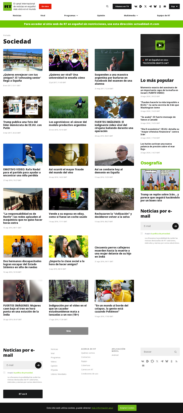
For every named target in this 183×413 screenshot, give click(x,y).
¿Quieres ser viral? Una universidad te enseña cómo (67, 76)
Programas (69, 15)
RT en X (23, 394)
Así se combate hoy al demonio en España (109, 171)
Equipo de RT (163, 15)
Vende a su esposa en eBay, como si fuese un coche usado (68, 215)
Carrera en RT (87, 369)
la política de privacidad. (160, 233)
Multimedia (129, 15)
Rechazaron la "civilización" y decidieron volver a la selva (113, 215)
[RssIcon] (176, 361)
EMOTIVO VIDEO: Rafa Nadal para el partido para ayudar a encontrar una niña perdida (22, 172)
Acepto (157, 233)
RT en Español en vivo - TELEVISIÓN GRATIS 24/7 (156, 61)
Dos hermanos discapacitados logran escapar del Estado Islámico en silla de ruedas (22, 264)
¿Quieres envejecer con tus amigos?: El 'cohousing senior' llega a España (22, 78)
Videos (54, 361)
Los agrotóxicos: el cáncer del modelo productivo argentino (68, 123)
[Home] (7, 6)
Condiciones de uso (89, 373)
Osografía (151, 162)
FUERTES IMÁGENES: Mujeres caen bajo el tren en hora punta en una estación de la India (22, 310)
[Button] (107, 6)
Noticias (17, 15)
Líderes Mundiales (58, 374)
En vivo (45, 6)
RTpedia (54, 370)
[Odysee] (152, 361)
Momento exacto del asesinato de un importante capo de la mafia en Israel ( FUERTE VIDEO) (159, 90)
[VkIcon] (136, 6)
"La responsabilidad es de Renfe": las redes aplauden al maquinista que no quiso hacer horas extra (22, 218)
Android (115, 355)
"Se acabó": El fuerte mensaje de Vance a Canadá (158, 118)
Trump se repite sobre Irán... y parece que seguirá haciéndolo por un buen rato (160, 197)
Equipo (84, 361)
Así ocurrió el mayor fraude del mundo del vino (66, 171)
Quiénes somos (88, 352)
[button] (160, 45)
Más (68, 331)
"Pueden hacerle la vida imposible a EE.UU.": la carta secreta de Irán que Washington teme (160, 105)
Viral (42, 15)
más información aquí (102, 408)
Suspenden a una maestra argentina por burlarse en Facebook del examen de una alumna (113, 79)
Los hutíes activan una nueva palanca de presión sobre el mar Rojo (158, 146)
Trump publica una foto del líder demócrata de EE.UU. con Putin (22, 125)
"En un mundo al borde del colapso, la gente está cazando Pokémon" (111, 308)
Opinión (101, 15)
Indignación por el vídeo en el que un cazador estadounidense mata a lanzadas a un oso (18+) (68, 310)
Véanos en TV (122, 6)
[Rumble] (141, 6)
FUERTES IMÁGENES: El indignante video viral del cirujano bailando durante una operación (114, 126)
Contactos (85, 357)
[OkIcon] (160, 6)
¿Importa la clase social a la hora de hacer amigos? (67, 262)
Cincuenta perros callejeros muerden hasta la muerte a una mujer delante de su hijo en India (113, 252)
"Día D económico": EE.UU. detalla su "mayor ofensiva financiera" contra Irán (160, 131)
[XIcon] (145, 6)
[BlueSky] (155, 6)
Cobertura (85, 365)
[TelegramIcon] (150, 6)
